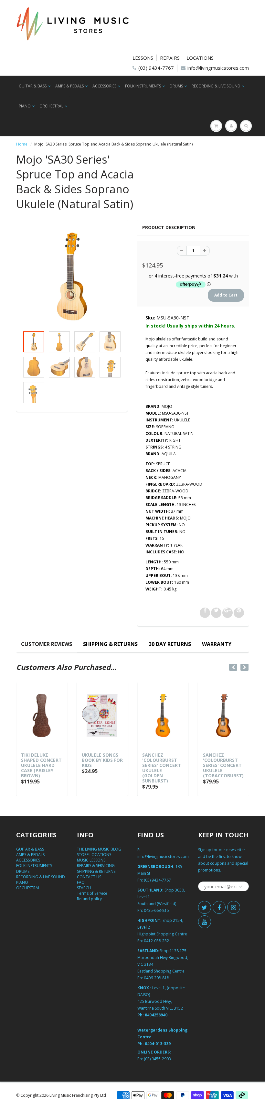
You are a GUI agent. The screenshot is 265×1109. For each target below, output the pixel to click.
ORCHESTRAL (51, 106)
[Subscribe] (240, 887)
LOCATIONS (200, 58)
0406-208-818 (156, 978)
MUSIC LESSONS (91, 860)
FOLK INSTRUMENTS (143, 86)
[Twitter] (204, 907)
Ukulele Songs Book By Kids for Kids (102, 760)
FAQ (81, 882)
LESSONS (142, 58)
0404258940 (156, 1015)
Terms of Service (92, 893)
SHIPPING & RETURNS (110, 644)
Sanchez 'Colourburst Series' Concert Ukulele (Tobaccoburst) (223, 765)
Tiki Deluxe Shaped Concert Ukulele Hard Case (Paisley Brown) (41, 765)
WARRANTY (216, 644)
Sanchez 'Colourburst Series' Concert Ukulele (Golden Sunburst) (161, 768)
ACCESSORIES (104, 86)
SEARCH (84, 888)
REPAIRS (170, 58)
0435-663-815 (156, 910)
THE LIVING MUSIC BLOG (99, 849)
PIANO (25, 106)
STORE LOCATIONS (94, 854)
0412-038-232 (156, 940)
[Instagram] (233, 907)
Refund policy (89, 899)
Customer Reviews (46, 644)
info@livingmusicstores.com (218, 68)
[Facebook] (219, 907)
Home (21, 144)
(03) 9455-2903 (157, 1059)
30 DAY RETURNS (170, 644)
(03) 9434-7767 (156, 68)
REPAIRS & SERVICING (96, 865)
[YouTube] (204, 921)
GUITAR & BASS (33, 86)
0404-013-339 (158, 1043)
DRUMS (176, 86)
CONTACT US (89, 877)
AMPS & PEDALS (69, 86)
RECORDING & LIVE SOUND (216, 86)
